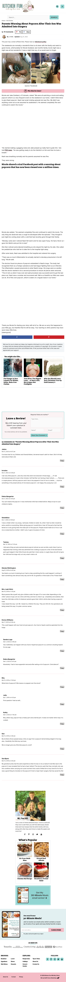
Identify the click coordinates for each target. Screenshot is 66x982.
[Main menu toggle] (62, 6)
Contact (13, 976)
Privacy (21, 976)
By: (8, 36)
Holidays (25, 961)
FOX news (8, 150)
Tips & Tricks (36, 959)
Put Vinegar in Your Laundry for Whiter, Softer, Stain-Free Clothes (11, 381)
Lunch (13, 959)
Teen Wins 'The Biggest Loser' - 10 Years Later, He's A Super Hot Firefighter (32, 381)
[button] (57, 6)
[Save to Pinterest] (49, 337)
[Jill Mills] (4, 36)
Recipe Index (26, 959)
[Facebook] (24, 834)
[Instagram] (33, 834)
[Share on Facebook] (17, 337)
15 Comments (8, 32)
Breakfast (3, 959)
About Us (35, 961)
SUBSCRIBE (56, 930)
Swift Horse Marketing (50, 978)
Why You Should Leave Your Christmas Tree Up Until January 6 (53, 380)
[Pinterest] (29, 834)
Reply (62, 460)
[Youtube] (41, 834)
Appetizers (4, 961)
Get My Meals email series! (39, 895)
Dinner (13, 961)
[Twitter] (37, 834)
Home (3, 20)
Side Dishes (4, 964)
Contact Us (36, 964)
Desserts (13, 964)
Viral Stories (9, 20)
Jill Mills (11, 36)
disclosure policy (40, 42)
